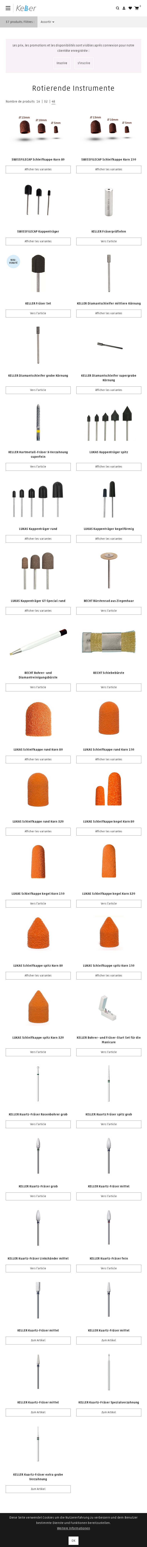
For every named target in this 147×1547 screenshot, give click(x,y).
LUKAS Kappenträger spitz (109, 452)
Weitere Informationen (73, 1528)
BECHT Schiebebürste (108, 672)
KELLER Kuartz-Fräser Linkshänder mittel (38, 1258)
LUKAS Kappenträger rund (38, 528)
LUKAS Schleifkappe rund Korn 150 (109, 749)
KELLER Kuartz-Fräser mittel (109, 1186)
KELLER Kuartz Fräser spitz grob (109, 1114)
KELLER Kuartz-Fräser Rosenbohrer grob (38, 1114)
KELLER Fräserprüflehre (108, 231)
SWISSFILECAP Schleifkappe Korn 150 (108, 159)
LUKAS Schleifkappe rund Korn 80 (38, 749)
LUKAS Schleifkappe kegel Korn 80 (108, 821)
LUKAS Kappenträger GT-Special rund (38, 600)
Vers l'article (109, 241)
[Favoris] (130, 8)
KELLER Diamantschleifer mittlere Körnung (109, 303)
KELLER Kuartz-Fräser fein (109, 1258)
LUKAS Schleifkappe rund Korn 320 (38, 821)
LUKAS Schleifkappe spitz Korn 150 (109, 965)
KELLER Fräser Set (38, 303)
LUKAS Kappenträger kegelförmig (109, 528)
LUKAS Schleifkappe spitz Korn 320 (38, 1037)
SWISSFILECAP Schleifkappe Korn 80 (38, 159)
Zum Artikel (38, 1340)
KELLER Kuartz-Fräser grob (38, 1186)
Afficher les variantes (38, 169)
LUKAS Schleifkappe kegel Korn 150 (38, 893)
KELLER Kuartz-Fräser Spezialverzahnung (108, 1402)
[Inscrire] (124, 8)
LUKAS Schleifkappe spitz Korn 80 (38, 965)
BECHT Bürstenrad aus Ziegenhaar (109, 600)
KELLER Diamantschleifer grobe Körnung (38, 375)
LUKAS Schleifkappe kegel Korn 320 (108, 893)
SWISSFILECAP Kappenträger (38, 231)
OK (73, 1540)
